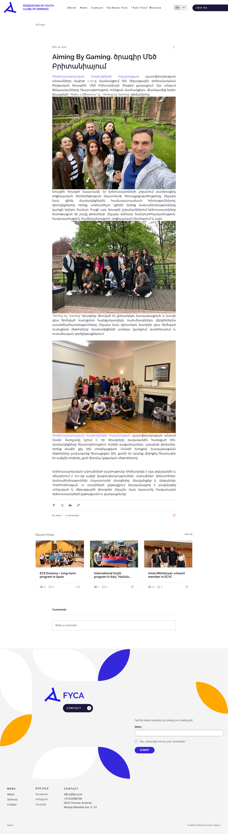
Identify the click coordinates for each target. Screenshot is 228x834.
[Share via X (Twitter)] (62, 505)
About (10, 794)
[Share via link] (78, 505)
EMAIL (139, 727)
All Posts (40, 24)
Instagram (42, 799)
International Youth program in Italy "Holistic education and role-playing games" (113, 574)
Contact (11, 804)
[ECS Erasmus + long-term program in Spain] (60, 553)
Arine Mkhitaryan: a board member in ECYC (166, 574)
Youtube (41, 804)
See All (188, 534)
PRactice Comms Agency (209, 825)
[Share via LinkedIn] (70, 505)
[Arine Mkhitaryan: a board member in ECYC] (168, 553)
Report (10, 825)
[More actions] (174, 47)
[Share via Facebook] (53, 505)
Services (12, 799)
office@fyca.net (73, 794)
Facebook (42, 794)
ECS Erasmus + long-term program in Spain (58, 574)
